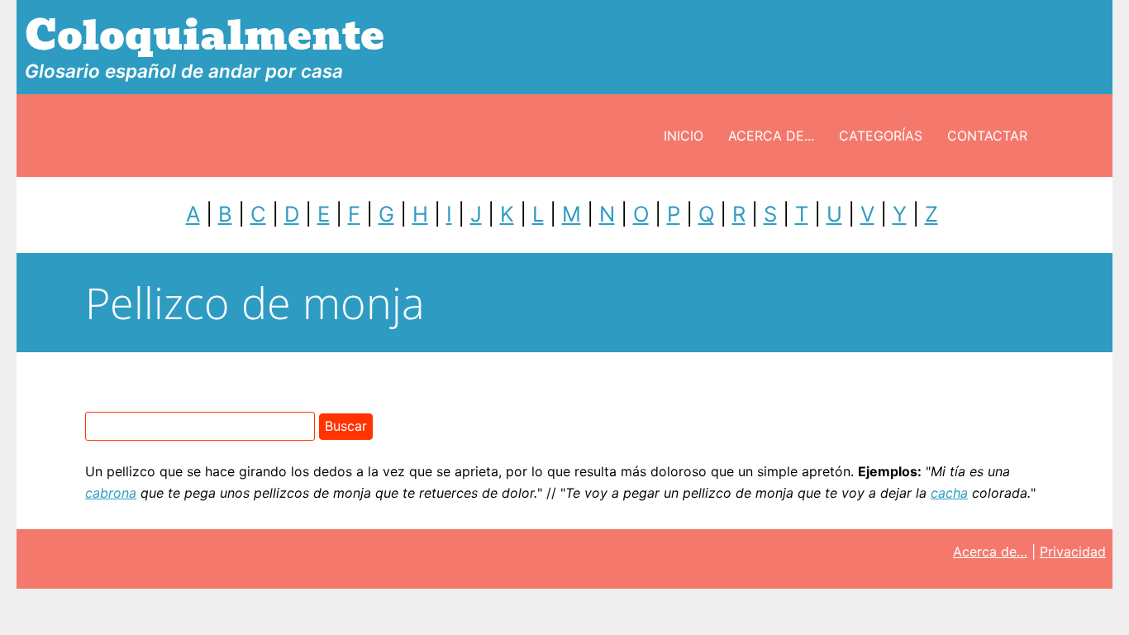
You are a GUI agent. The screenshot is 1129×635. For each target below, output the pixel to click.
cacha (949, 493)
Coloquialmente (204, 36)
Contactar (987, 135)
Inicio (683, 135)
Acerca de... (771, 135)
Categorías (880, 135)
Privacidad (1073, 551)
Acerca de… (990, 551)
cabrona (110, 493)
